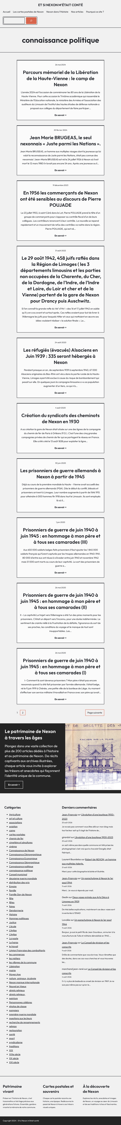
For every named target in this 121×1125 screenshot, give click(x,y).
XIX (11, 1050)
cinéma (13, 846)
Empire (13, 886)
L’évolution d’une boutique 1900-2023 (94, 837)
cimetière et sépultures (20, 842)
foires (12, 906)
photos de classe (17, 1006)
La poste (13, 938)
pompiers (14, 1010)
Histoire (13, 914)
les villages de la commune (23, 962)
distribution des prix (19, 882)
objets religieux (17, 990)
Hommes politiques (19, 918)
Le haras (13, 942)
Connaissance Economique (23, 858)
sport (12, 1038)
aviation (13, 826)
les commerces (17, 954)
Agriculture (14, 814)
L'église (13, 930)
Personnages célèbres (20, 1002)
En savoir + (14, 784)
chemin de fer (16, 838)
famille (12, 890)
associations (15, 822)
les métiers (14, 958)
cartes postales (17, 834)
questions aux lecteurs (20, 1018)
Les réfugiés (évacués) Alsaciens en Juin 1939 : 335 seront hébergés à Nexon (60, 356)
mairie (12, 970)
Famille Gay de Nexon (20, 894)
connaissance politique (21, 870)
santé (12, 1034)
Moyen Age (15, 974)
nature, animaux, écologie (22, 978)
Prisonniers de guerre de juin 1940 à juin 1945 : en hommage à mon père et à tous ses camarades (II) (60, 601)
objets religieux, (17, 994)
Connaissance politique (21, 866)
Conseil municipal (18, 874)
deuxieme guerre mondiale (23, 878)
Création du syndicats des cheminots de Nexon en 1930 (60, 418)
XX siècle (14, 1058)
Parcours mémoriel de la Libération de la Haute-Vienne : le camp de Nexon (60, 78)
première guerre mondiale (22, 1014)
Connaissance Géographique (24, 862)
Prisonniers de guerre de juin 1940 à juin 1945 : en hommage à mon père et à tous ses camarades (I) (60, 666)
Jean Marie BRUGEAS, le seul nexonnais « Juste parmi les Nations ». (60, 141)
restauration (15, 1030)
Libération (14, 966)
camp (12, 830)
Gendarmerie (16, 910)
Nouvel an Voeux (17, 986)
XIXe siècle (14, 1054)
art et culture (15, 818)
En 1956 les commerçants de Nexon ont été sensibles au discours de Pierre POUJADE (60, 199)
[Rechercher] (31, 20)
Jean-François (69, 814)
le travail (13, 946)
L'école (12, 926)
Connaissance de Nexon (21, 850)
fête (11, 898)
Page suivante (94, 712)
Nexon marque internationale (24, 982)
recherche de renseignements (24, 1022)
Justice (12, 922)
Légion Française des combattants (27, 950)
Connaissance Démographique (25, 854)
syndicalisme (15, 1042)
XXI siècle (14, 1062)
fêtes (11, 902)
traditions (14, 1046)
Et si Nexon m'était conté (60, 5)
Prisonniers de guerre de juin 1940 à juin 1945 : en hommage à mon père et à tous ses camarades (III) (60, 536)
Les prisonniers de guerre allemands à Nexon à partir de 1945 (60, 473)
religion (13, 1026)
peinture (13, 998)
